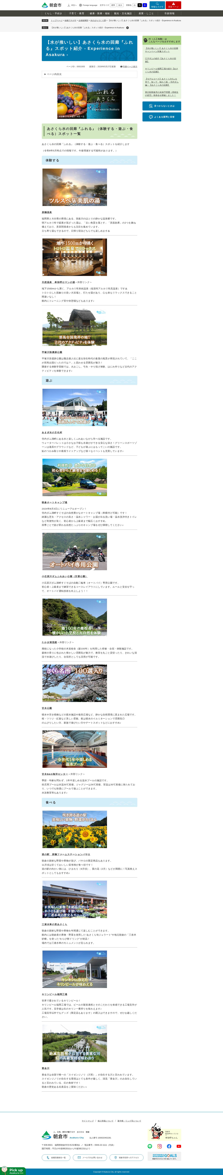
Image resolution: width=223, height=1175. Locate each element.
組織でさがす (70, 20)
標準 (113, 5)
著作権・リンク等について (129, 1121)
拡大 (120, 5)
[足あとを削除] (127, 27)
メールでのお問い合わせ (92, 1158)
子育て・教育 (76, 13)
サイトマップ (88, 1121)
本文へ (74, 5)
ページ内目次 (54, 74)
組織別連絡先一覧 (58, 1158)
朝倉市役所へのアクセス (129, 1158)
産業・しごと (146, 13)
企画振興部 (83, 20)
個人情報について (105, 1121)
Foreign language (90, 5)
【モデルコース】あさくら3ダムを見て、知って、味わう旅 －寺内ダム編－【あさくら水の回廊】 (162, 82)
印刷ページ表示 (130, 66)
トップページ (56, 20)
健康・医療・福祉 (100, 13)
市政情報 (169, 13)
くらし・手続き (53, 13)
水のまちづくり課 (98, 20)
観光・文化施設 (123, 13)
